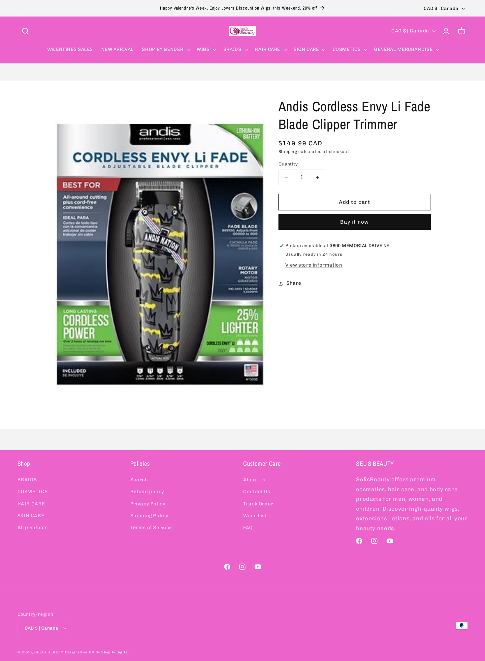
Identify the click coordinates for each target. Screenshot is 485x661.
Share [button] (293, 283)
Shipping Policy (149, 516)
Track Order (258, 504)
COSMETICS (32, 492)
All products (32, 528)
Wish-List (255, 516)
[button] (25, 30)
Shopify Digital (115, 652)
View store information (313, 265)
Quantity (288, 163)
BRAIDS (27, 480)
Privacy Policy (148, 504)
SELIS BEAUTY (49, 652)
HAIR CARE (31, 504)
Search (139, 480)
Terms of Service (151, 528)
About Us (254, 480)
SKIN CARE (31, 516)
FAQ (248, 528)
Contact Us (256, 492)
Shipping (287, 151)
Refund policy (147, 492)
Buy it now (354, 222)
